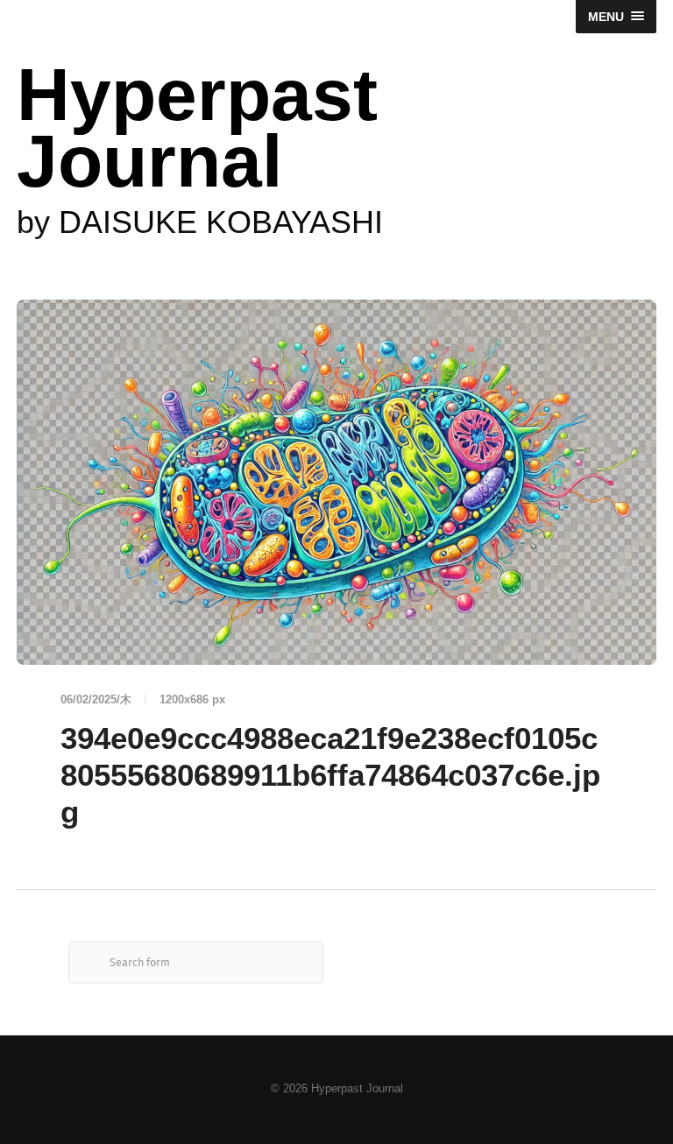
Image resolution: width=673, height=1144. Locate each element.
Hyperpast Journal (197, 127)
